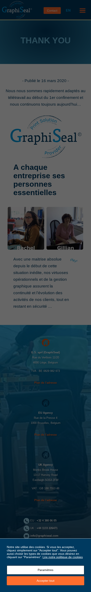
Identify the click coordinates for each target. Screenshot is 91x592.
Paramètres (45, 570)
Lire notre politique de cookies (63, 557)
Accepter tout (45, 580)
